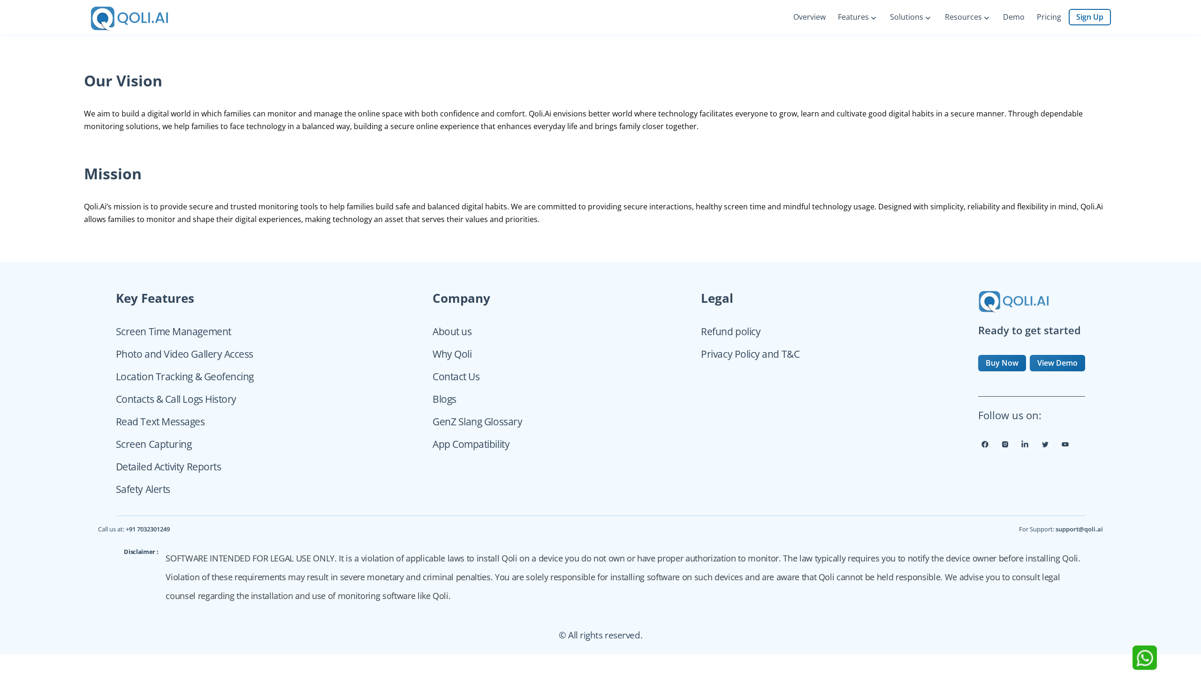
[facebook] (985, 448)
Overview (809, 17)
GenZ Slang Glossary (477, 421)
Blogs (444, 399)
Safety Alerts (143, 489)
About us (452, 331)
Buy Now (1002, 363)
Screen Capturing (154, 444)
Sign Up (1089, 17)
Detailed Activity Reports (168, 466)
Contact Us (456, 376)
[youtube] (1065, 448)
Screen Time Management (173, 331)
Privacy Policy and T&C (750, 354)
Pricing (1049, 17)
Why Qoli (452, 354)
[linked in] (1025, 448)
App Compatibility (471, 444)
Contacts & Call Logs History (176, 399)
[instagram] (1005, 448)
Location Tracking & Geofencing (185, 376)
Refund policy (730, 331)
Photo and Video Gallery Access (184, 354)
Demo (1014, 17)
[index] (141, 17)
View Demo (1057, 363)
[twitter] (1045, 448)
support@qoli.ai (1079, 529)
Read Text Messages (160, 421)
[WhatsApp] (1145, 667)
